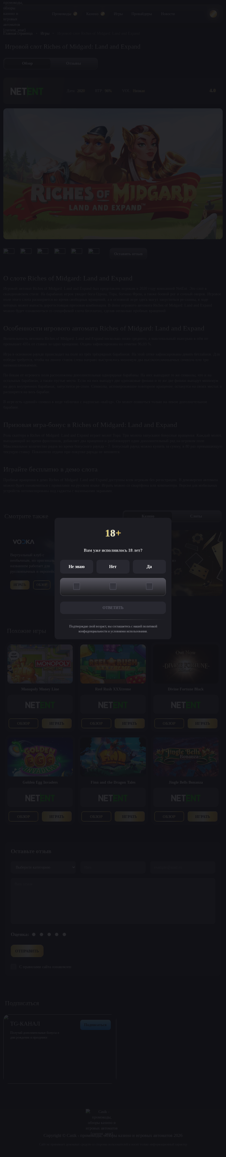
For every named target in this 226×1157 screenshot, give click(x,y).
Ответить (113, 607)
